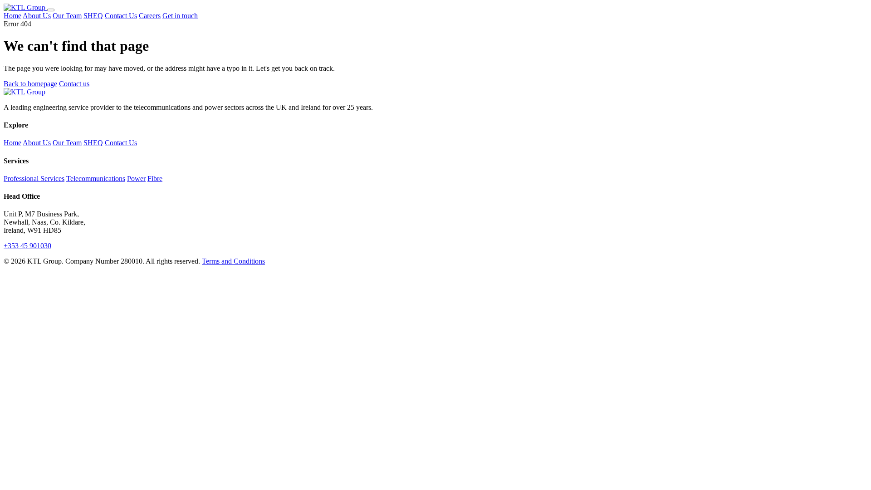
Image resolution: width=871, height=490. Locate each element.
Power (136, 178)
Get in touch (180, 16)
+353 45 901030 (27, 246)
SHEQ (93, 16)
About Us (37, 16)
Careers (150, 16)
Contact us (74, 84)
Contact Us (121, 16)
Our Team (67, 16)
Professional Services (34, 178)
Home (12, 16)
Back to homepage (30, 84)
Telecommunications (95, 178)
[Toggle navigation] (50, 10)
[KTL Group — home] (25, 7)
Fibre (154, 178)
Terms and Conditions (233, 261)
